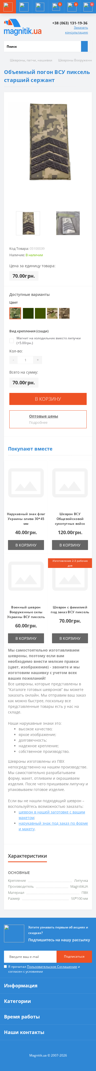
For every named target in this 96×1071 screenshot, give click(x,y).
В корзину (48, 399)
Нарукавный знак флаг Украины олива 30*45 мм (26, 519)
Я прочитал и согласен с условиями (44, 969)
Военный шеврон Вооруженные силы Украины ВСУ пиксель (26, 612)
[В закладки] (42, 562)
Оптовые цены (43, 416)
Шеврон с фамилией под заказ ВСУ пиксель (70, 609)
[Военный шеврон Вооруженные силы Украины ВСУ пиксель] (26, 579)
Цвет (13, 302)
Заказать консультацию (76, 30)
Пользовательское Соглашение (52, 966)
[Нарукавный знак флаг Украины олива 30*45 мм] (26, 486)
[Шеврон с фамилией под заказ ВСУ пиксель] (70, 579)
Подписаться (74, 956)
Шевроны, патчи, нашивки (31, 60)
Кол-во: (16, 351)
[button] (40, 6)
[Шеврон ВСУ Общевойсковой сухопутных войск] (70, 486)
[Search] (84, 46)
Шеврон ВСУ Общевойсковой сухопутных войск (70, 519)
